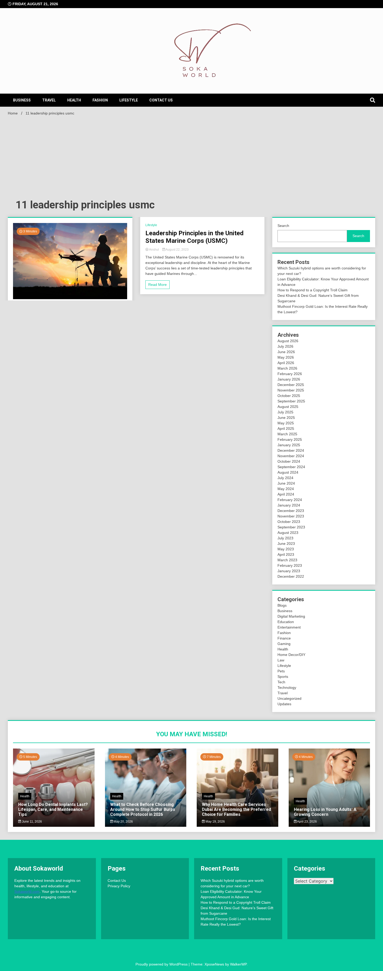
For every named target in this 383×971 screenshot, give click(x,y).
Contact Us (161, 100)
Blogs (282, 605)
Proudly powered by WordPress (162, 964)
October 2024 (288, 461)
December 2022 (290, 576)
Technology (286, 687)
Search (283, 226)
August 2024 (287, 472)
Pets (281, 671)
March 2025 (287, 434)
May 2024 (285, 489)
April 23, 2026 (306, 821)
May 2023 (285, 549)
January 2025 (288, 445)
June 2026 (286, 352)
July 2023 (285, 538)
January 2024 (288, 505)
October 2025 (288, 396)
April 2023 (285, 554)
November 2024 (290, 456)
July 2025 (285, 412)
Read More (157, 284)
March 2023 (287, 560)
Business (22, 100)
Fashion (100, 100)
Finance (284, 638)
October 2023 (288, 522)
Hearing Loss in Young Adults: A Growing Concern (325, 812)
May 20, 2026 (123, 821)
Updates (284, 704)
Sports (282, 676)
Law (280, 660)
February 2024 (289, 500)
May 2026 (285, 357)
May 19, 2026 (215, 821)
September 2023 (291, 527)
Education (285, 622)
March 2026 (287, 368)
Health (74, 100)
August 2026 (287, 341)
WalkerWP (238, 964)
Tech (281, 682)
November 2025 (290, 390)
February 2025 (289, 439)
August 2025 (287, 407)
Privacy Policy (119, 886)
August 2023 (287, 532)
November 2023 (290, 516)
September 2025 (291, 401)
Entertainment (289, 627)
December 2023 (290, 511)
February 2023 (289, 565)
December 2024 (290, 450)
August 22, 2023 (177, 249)
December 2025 (290, 385)
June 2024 (286, 483)
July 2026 (285, 346)
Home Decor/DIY (291, 655)
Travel (49, 100)
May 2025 (285, 423)
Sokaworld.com (27, 891)
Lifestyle (128, 100)
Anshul (154, 249)
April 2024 (285, 494)
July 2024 (285, 478)
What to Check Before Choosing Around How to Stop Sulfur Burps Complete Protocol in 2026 (142, 809)
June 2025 (286, 417)
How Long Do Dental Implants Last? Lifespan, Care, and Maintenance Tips (53, 809)
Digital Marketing (291, 616)
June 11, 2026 (31, 821)
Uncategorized (289, 698)
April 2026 (285, 363)
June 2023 (286, 543)
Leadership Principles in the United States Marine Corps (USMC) (194, 237)
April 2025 (285, 428)
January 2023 (288, 571)
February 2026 (289, 374)
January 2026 (288, 379)
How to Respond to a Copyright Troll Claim (312, 290)
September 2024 (291, 467)
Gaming (284, 644)
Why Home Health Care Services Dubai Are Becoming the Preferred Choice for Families (236, 809)
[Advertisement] (191, 156)
